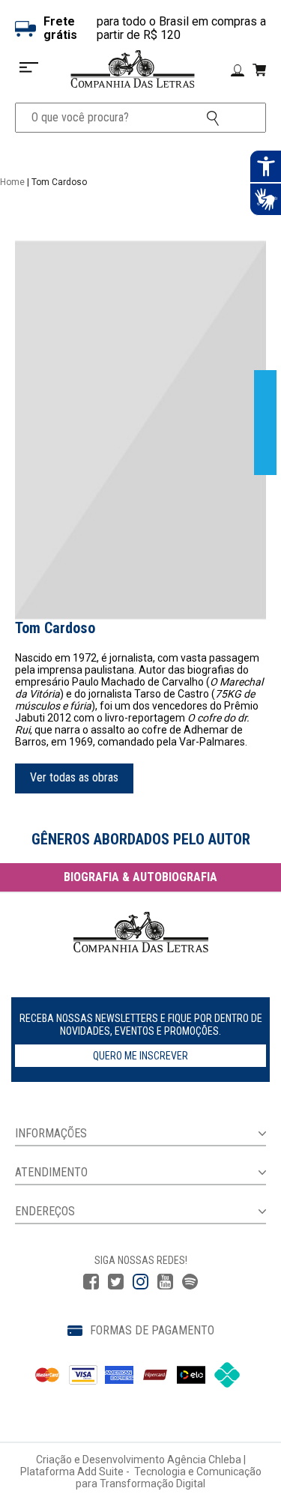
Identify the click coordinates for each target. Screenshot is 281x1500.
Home (12, 182)
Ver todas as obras (74, 777)
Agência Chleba (204, 1460)
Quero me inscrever (140, 1056)
